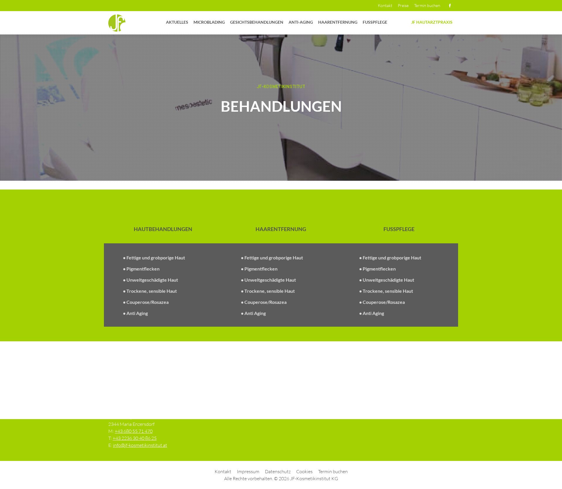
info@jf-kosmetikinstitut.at (140, 445)
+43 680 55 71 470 (134, 431)
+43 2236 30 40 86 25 (135, 438)
